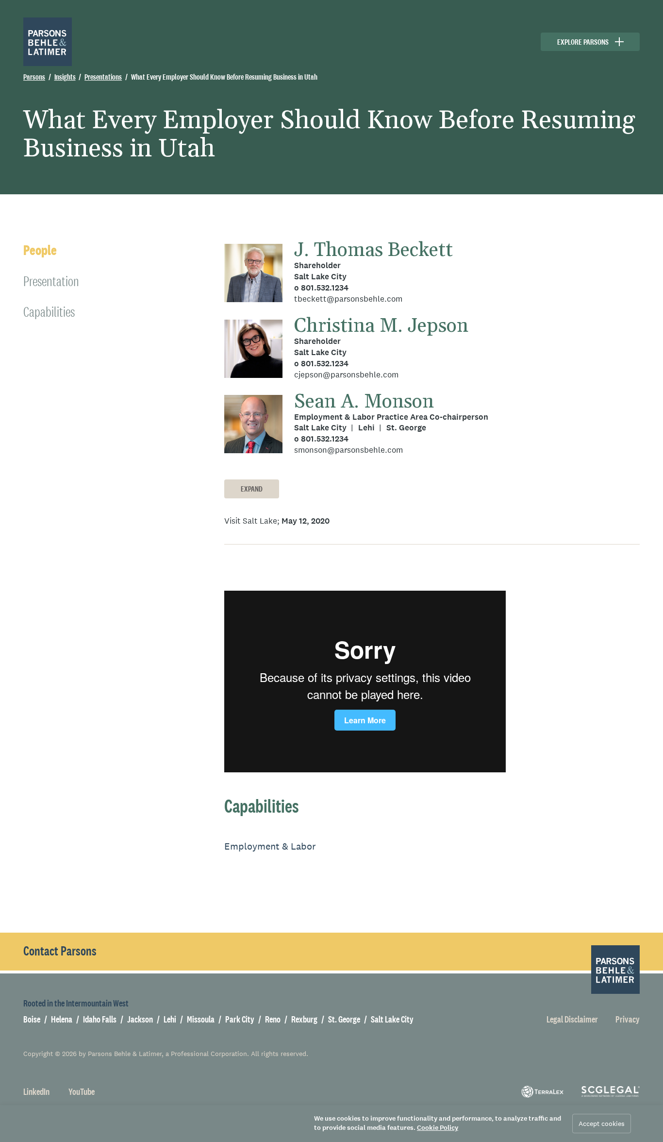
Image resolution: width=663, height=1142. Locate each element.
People (40, 250)
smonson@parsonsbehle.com (348, 450)
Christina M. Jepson (381, 326)
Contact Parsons (60, 951)
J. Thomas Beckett (373, 250)
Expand (252, 489)
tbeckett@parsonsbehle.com (348, 299)
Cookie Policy (437, 1127)
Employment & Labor (270, 846)
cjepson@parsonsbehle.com (346, 375)
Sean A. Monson (364, 402)
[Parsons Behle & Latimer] (47, 41)
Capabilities (49, 311)
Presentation (51, 281)
